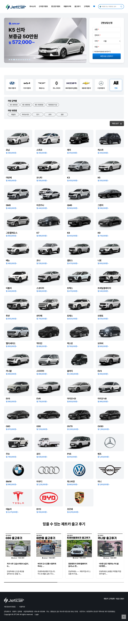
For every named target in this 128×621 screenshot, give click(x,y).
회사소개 (33, 6)
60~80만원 (26, 105)
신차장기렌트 (43, 6)
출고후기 (77, 6)
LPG (50, 114)
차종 (96, 47)
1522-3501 (120, 599)
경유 (62, 114)
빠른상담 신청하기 (106, 56)
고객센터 (87, 6)
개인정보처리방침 (9, 607)
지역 (96, 41)
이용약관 (22, 607)
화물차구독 (67, 6)
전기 (37, 114)
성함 (96, 29)
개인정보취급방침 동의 (100, 52)
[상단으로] (123, 616)
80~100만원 (39, 105)
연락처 (97, 35)
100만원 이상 (52, 105)
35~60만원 (14, 105)
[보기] (108, 51)
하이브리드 (25, 114)
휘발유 (13, 114)
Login (37, 614)
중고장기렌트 (55, 6)
